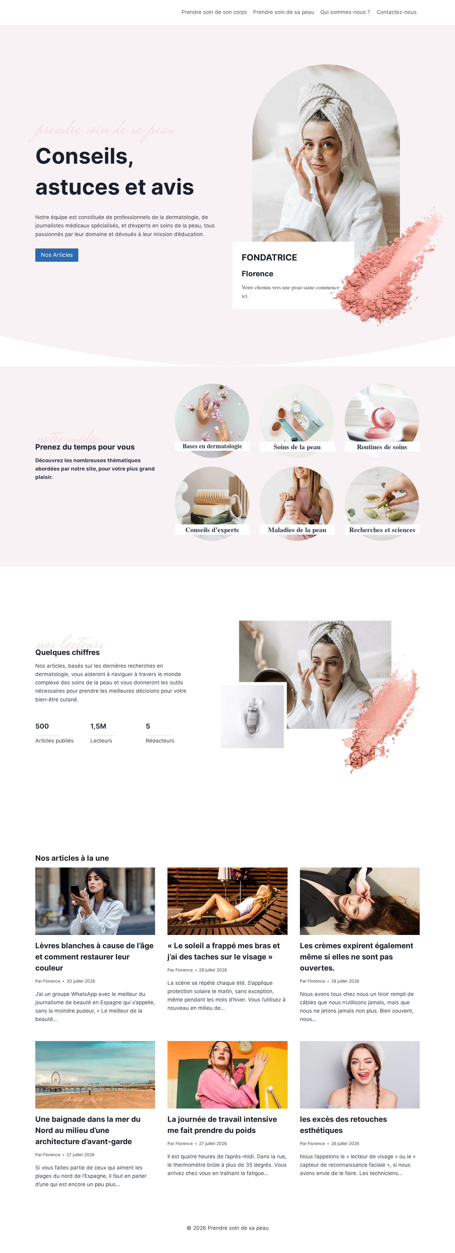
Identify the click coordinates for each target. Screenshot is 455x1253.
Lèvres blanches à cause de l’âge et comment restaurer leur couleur (94, 956)
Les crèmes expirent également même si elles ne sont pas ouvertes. (356, 956)
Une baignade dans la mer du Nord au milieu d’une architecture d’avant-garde (88, 1130)
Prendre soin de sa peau (283, 12)
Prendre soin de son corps (214, 12)
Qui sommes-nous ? (345, 12)
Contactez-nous (397, 12)
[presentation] (95, 901)
